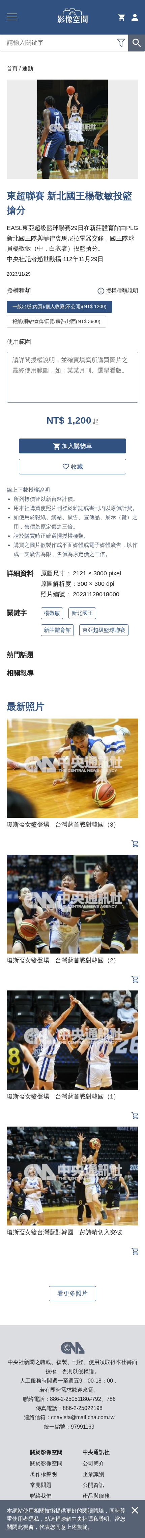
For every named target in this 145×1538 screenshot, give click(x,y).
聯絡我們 (41, 1496)
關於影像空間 (46, 1463)
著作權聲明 (43, 1474)
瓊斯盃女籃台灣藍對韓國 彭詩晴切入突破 (64, 1232)
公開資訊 (93, 1485)
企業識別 (93, 1474)
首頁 (12, 68)
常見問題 (41, 1485)
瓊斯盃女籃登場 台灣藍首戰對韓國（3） (63, 824)
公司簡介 (93, 1463)
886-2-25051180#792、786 (83, 1399)
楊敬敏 (52, 613)
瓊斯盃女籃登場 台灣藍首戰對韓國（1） (63, 1096)
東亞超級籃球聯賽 (103, 630)
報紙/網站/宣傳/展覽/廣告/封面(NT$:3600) (56, 321)
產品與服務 (96, 1496)
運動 (27, 68)
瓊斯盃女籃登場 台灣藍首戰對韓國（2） (63, 960)
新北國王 (82, 613)
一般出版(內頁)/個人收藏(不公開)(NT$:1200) (59, 306)
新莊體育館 (57, 630)
